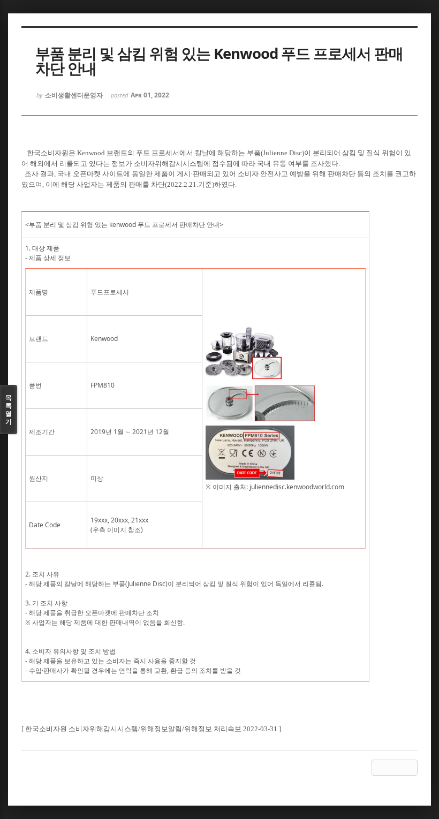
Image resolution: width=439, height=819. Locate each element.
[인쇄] (409, 767)
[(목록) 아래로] (394, 767)
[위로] (379, 767)
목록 (8, 409)
